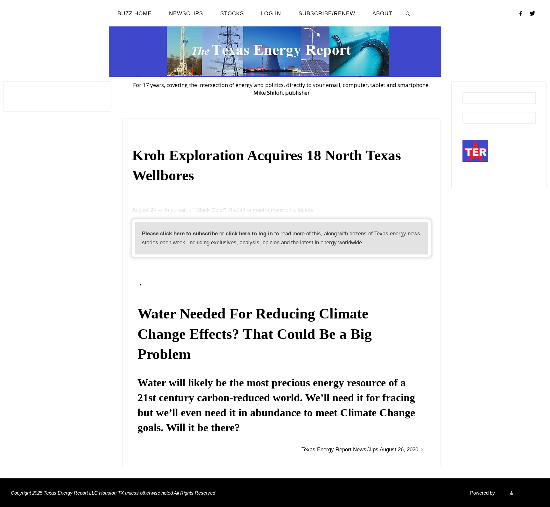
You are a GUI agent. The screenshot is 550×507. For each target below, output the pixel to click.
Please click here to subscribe (180, 234)
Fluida (502, 493)
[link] (408, 13)
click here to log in (249, 234)
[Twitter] (532, 13)
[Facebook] (521, 13)
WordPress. (526, 493)
